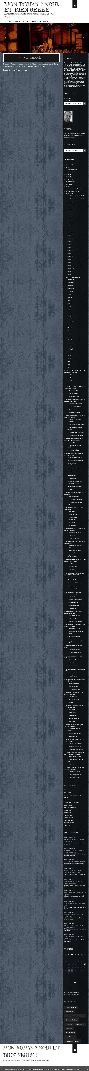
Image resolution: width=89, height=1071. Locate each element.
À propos (31, 21)
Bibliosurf (67, 825)
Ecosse (70, 313)
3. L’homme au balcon (74, 450)
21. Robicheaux (72, 586)
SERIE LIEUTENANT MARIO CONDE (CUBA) (75, 670)
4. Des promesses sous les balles (75, 641)
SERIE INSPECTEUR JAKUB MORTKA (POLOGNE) (73, 593)
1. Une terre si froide (74, 628)
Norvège (70, 343)
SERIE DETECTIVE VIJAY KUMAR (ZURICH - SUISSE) (74, 529)
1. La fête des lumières (74, 532)
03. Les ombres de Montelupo (73, 464)
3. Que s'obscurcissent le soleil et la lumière (76, 555)
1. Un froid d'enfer (73, 390)
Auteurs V (70, 265)
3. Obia (70, 409)
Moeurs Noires (68, 817)
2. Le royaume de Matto (74, 652)
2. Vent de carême (73, 676)
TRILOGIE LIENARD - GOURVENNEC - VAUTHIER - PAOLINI (74, 753)
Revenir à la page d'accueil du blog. (15, 70)
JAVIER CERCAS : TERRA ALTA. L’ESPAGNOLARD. (74, 926)
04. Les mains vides (73, 468)
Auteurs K (70, 232)
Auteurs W (71, 268)
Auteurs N (70, 241)
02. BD (67, 167)
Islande (70, 331)
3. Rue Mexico (72, 715)
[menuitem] (8, 21)
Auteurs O (70, 244)
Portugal (70, 349)
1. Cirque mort (72, 660)
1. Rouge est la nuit (73, 683)
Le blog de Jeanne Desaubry (72, 795)
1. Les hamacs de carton (75, 403)
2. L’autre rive (71, 535)
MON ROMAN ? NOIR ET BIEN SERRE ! (31, 7)
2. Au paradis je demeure (75, 499)
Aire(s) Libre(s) (68, 820)
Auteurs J (70, 229)
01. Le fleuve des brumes (75, 457)
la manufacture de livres (72, 1041)
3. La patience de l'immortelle (72, 518)
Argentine (71, 282)
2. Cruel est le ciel (73, 686)
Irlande (70, 328)
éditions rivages (70, 1032)
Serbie (69, 355)
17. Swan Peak (72, 580)
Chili (69, 300)
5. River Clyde (71, 721)
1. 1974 (70, 374)
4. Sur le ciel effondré (74, 412)
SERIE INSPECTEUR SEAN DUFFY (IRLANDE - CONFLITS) (74, 625)
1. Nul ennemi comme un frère (75, 546)
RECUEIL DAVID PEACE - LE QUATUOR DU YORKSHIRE (74, 371)
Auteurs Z (70, 274)
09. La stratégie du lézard (75, 486)
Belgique (70, 291)
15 (85, 964)
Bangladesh (71, 288)
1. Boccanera (71, 511)
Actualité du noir (69, 822)
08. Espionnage (70, 181)
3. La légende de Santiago (75, 621)
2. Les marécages (73, 393)
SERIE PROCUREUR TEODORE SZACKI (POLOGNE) (74, 693)
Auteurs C (70, 208)
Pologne (70, 346)
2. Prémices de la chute (74, 746)
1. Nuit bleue (71, 709)
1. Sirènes (70, 563)
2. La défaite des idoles (74, 774)
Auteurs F (70, 217)
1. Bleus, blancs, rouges (74, 756)
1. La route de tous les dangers (74, 729)
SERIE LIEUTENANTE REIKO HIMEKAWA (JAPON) (75, 680)
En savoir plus (77, 1069)
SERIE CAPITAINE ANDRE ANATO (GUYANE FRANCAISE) (74, 400)
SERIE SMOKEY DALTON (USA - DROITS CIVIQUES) (74, 725)
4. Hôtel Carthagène (73, 718)
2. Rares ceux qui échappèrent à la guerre (75, 551)
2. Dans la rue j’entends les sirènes (75, 632)
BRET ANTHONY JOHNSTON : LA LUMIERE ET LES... (75, 893)
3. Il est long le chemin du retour (75, 503)
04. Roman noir (70, 172)
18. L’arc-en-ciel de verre (75, 583)
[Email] (74, 4)
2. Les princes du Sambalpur (76, 424)
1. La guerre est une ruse (75, 743)
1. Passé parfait (72, 673)
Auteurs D (70, 211)
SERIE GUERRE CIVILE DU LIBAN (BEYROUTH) (74, 542)
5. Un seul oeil (72, 525)
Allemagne (71, 279)
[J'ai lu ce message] (87, 1069)
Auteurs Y (70, 271)
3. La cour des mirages (74, 777)
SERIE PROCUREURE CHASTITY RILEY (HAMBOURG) (75, 706)
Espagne (70, 316)
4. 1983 (70, 383)
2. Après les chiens (73, 514)
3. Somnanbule (72, 569)
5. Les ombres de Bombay (75, 435)
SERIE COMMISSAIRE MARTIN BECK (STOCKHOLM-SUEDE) (73, 439)
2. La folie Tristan (73, 663)
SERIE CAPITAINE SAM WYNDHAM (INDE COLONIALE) (75, 416)
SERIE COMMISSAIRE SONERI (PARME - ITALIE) (73, 454)
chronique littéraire (71, 1007)
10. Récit (68, 186)
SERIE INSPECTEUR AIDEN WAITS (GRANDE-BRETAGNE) (75, 560)
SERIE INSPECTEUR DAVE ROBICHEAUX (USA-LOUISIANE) (74, 574)
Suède (69, 361)
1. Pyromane (71, 596)
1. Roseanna (71, 442)
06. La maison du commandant (72, 474)
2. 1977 (70, 377)
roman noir (69, 1024)
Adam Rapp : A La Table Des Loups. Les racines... (73, 882)
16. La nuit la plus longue (75, 577)
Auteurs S (70, 256)
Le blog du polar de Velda (71, 802)
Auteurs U (70, 262)
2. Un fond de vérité (73, 699)
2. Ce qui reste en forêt (74, 406)
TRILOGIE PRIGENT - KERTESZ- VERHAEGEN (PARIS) (74, 768)
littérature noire (70, 1037)
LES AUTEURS (70, 193)
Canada (70, 297)
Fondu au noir (68, 800)
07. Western (69, 179)
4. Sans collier (72, 522)
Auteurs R (70, 253)
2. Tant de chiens (72, 618)
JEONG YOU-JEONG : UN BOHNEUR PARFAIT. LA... (74, 851)
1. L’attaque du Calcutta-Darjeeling (75, 420)
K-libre (66, 797)
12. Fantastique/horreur (73, 191)
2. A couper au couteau (74, 733)
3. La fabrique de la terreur (75, 749)
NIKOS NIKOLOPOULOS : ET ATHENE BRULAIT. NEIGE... (73, 871)
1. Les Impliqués (72, 696)
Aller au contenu (6, 2)
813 (65, 790)
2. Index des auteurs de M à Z (76, 199)
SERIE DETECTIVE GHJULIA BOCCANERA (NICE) (74, 508)
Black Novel (67, 792)
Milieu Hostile (68, 810)
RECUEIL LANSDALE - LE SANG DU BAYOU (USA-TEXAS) (75, 387)
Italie (69, 334)
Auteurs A (70, 202)
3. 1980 (70, 380)
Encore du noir (68, 805)
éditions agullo (80, 1024)
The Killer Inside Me (70, 807)
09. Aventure (69, 184)
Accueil (8, 21)
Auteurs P (70, 247)
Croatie (70, 307)
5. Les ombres (72, 608)
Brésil (69, 294)
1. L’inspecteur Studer (74, 649)
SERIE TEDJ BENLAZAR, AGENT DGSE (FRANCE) (74, 740)
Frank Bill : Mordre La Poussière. (74, 861)
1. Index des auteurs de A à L (76, 196)
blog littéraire (69, 1011)
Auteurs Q (70, 250)
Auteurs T (70, 259)
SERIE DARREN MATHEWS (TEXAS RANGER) (75, 493)
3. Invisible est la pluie (74, 689)
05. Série (68, 174)
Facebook (43, 21)
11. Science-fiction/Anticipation (75, 189)
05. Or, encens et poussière (75, 471)
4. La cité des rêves (73, 605)
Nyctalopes (67, 812)
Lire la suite (72, 137)
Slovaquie (70, 358)
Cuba (69, 309)
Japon (69, 337)
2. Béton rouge (72, 712)
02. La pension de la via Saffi (76, 460)
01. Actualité (69, 165)
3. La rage (70, 702)
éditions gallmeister (71, 1020)
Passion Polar (68, 815)
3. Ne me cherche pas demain (74, 637)
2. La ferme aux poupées (75, 599)
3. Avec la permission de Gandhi (75, 428)
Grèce (69, 325)
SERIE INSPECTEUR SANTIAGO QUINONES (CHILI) (74, 612)
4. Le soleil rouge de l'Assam (76, 432)
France (70, 319)
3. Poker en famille (73, 538)
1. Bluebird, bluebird (73, 496)
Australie (70, 285)
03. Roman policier (71, 169)
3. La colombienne (73, 602)
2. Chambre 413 (72, 566)
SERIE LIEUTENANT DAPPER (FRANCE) (73, 656)
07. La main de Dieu (73, 478)
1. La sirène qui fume (74, 771)
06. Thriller (69, 177)
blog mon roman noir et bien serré (75, 1016)
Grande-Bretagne (73, 322)
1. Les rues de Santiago (74, 615)
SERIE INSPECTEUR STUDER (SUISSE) (73, 646)
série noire (69, 1028)
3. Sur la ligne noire (73, 396)
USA (69, 367)
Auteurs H (70, 223)
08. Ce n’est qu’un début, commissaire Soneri (75, 482)
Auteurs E (70, 214)
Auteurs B (70, 205)
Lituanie (70, 340)
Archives (19, 21)
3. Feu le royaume (73, 666)
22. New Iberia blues (73, 589)
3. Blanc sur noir (72, 736)
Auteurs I (70, 226)
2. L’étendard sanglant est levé (75, 760)
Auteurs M (71, 238)
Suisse (69, 364)
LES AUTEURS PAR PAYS (73, 277)
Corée (69, 303)
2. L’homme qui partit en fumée (75, 446)
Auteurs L (70, 235)
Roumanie (71, 352)
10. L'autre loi (71, 489)
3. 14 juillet (71, 764)
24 (69, 970)
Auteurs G (70, 220)
